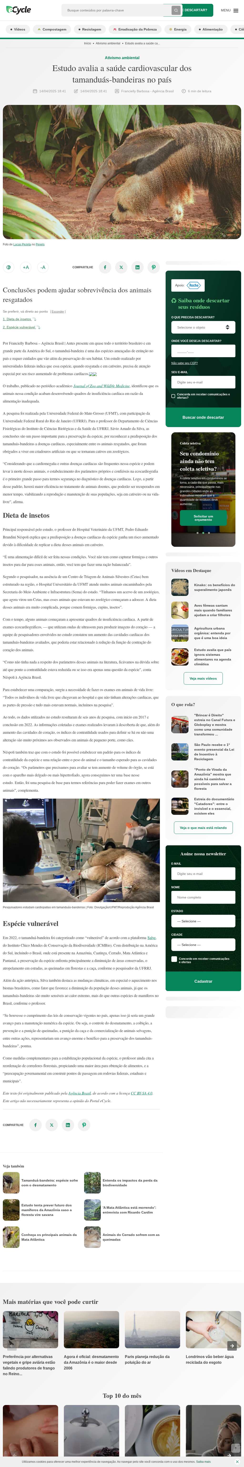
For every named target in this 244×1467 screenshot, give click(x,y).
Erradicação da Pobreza (137, 29)
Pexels (40, 244)
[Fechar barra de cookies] (237, 1462)
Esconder (58, 311)
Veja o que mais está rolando (203, 828)
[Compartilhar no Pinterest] (153, 267)
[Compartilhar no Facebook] (105, 267)
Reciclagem (91, 29)
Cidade (177, 934)
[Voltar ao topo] (235, 1448)
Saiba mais (203, 1461)
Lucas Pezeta (22, 244)
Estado (177, 911)
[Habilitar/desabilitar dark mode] (8, 267)
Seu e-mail (179, 372)
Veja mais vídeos (203, 678)
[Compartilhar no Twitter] (121, 267)
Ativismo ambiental (108, 43)
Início (87, 43)
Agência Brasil (79, 1092)
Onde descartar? (190, 10)
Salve (151, 937)
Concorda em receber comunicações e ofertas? (203, 396)
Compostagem (54, 29)
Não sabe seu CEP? (184, 363)
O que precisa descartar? (192, 317)
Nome (175, 887)
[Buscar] (176, 10)
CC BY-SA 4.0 (141, 1092)
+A (26, 267)
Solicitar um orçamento (203, 518)
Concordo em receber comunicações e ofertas (204, 960)
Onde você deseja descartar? (196, 341)
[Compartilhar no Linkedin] (137, 267)
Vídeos (19, 29)
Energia (180, 29)
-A (43, 267)
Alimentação (213, 29)
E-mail (176, 863)
